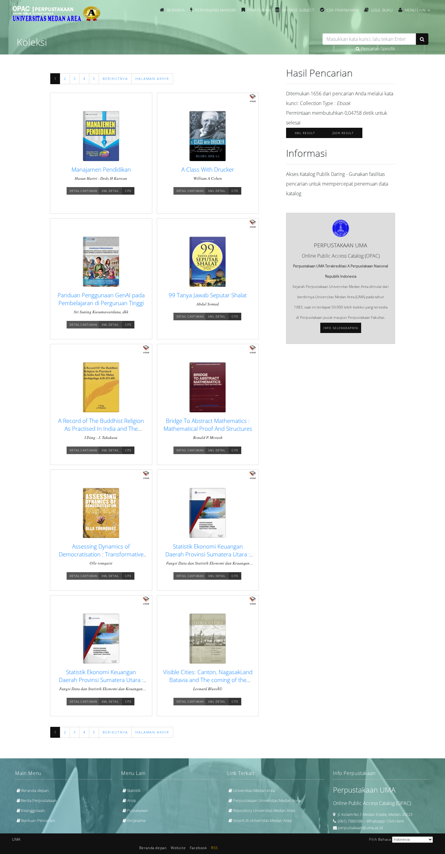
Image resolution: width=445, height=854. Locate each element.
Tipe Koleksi (298, 45)
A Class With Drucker (207, 169)
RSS (214, 847)
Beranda (176, 10)
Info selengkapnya (340, 328)
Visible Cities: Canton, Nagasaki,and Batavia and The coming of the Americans (207, 679)
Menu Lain (415, 10)
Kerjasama (136, 820)
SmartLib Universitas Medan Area (262, 820)
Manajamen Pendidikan (101, 169)
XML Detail (110, 191)
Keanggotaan (33, 810)
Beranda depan (35, 790)
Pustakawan (137, 810)
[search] (369, 39)
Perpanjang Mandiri (215, 10)
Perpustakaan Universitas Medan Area (266, 800)
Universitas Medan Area (254, 790)
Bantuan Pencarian (38, 820)
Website (178, 847)
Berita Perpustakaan (39, 800)
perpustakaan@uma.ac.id (360, 827)
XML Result (305, 133)
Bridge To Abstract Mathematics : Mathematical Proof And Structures (207, 424)
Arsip (131, 800)
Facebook (198, 847)
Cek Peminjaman (343, 10)
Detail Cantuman (83, 191)
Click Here (395, 821)
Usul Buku (382, 10)
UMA (16, 839)
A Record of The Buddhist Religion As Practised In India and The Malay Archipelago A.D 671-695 (101, 428)
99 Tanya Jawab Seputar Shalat (208, 295)
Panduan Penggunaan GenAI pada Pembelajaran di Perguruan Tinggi (101, 299)
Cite (128, 191)
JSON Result (343, 133)
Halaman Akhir (152, 79)
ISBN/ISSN (180, 45)
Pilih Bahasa (380, 839)
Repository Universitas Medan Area (264, 810)
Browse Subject (298, 10)
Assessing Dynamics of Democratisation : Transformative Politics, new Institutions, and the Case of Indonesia (101, 558)
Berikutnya (115, 79)
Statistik (133, 790)
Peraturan (258, 10)
